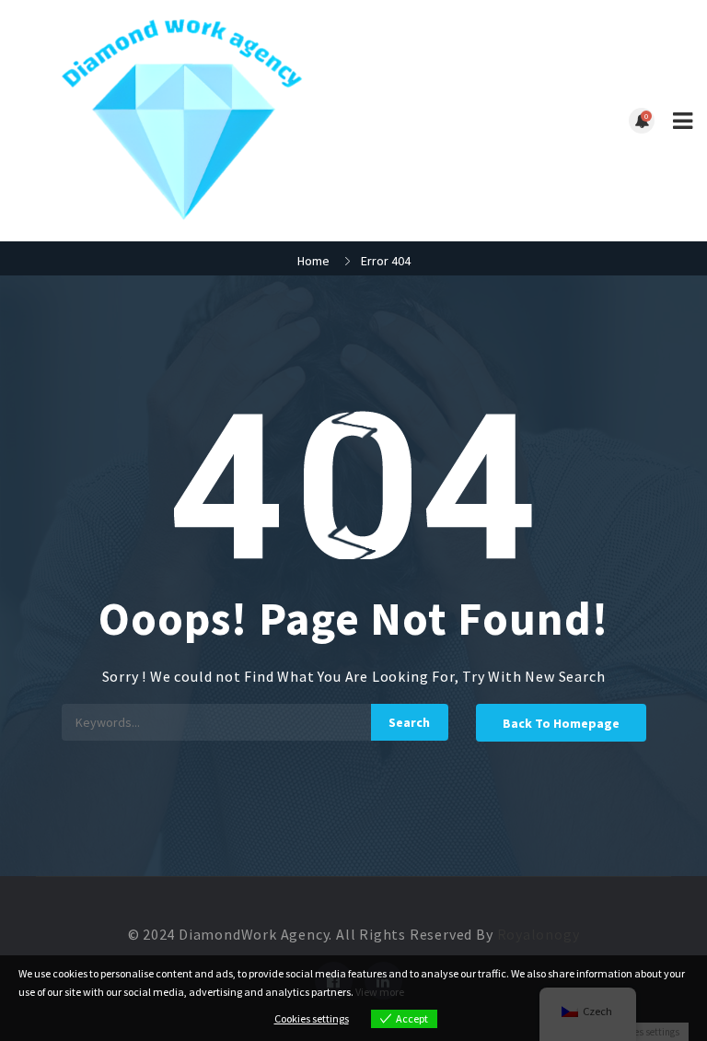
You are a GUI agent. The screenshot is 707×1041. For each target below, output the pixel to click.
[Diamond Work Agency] (184, 120)
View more (379, 992)
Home (313, 260)
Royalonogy (538, 934)
